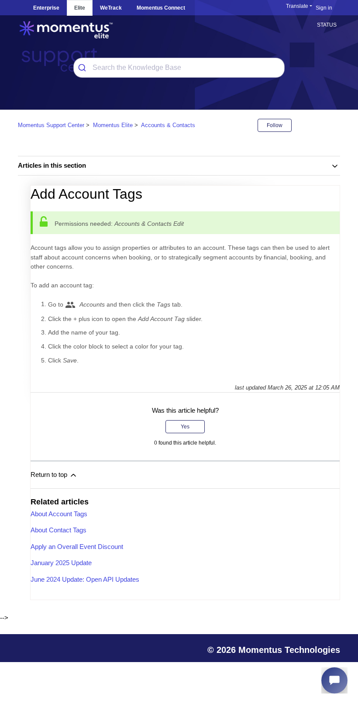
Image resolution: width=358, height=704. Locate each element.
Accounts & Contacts (168, 125)
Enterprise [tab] (46, 8)
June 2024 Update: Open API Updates (85, 579)
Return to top (50, 474)
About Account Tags (59, 514)
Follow (274, 125)
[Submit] (83, 67)
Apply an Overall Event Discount (77, 546)
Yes (185, 427)
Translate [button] (297, 6)
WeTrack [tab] (111, 8)
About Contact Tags (58, 530)
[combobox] (179, 68)
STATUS (327, 25)
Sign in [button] (324, 8)
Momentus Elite (113, 125)
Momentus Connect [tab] (161, 8)
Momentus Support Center (51, 125)
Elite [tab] (79, 8)
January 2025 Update (61, 562)
